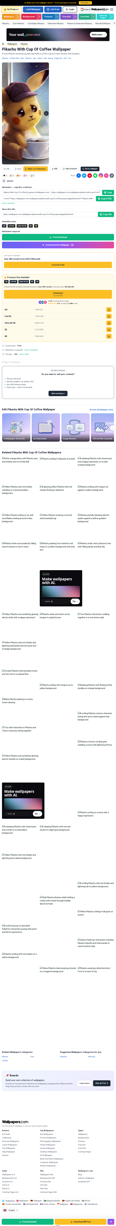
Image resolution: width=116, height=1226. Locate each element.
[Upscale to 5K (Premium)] (108, 329)
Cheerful (63, 1056)
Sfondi (87, 1201)
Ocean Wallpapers (47, 1148)
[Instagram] (100, 175)
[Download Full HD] (108, 316)
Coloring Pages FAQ (48, 1192)
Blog (80, 1174)
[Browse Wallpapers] (18, 17)
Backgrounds (29, 17)
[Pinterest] (89, 175)
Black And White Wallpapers (51, 1159)
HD (4, 226)
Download (58, 294)
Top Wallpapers (8, 1148)
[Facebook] (78, 175)
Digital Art (58, 58)
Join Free (54, 9)
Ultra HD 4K (22, 226)
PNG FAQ (44, 1188)
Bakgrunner (77, 1204)
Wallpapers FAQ (46, 1174)
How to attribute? (8, 203)
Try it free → (85, 3)
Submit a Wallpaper (86, 1178)
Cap (34, 58)
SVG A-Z (5, 1185)
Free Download (60, 237)
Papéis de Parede (72, 1201)
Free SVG (67, 17)
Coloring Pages (103, 16)
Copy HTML (106, 199)
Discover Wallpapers (10, 1141)
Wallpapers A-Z (8, 1174)
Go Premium (13, 9)
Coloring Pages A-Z (10, 1192)
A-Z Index (6, 1134)
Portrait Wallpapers (48, 1138)
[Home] (3, 44)
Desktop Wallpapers (48, 1152)
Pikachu (24, 44)
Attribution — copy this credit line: (17, 187)
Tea (69, 58)
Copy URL (107, 214)
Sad (45, 58)
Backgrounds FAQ (47, 1178)
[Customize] (111, 1222)
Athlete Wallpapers (48, 1166)
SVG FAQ (43, 1185)
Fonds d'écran (49, 1204)
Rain (22, 58)
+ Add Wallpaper (33, 9)
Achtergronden (32, 1204)
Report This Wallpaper (12, 362)
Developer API (84, 1182)
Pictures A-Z (7, 1182)
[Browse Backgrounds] (39, 17)
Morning (91, 1056)
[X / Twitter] (84, 175)
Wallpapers (9, 17)
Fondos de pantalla (13, 1204)
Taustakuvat (92, 1204)
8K (36, 226)
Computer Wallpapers (49, 1162)
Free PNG (84, 17)
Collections (7, 1138)
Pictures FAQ (45, 1182)
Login (71, 9)
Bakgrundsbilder (53, 1201)
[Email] (106, 175)
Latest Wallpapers (9, 1145)
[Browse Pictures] (57, 17)
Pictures (48, 17)
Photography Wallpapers (50, 1141)
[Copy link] (111, 175)
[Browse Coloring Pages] (111, 17)
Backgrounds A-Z (9, 1178)
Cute (32, 1056)
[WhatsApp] (95, 175)
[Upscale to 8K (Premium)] (108, 336)
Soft (65, 58)
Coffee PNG (14, 58)
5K (31, 226)
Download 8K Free (82, 1222)
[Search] (104, 9)
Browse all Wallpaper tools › (102, 410)
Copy (109, 192)
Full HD (11, 226)
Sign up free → (101, 1083)
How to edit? (24, 354)
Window (28, 58)
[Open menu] (112, 9)
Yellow (39, 58)
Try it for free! (58, 265)
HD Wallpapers (46, 1155)
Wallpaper (37, 1201)
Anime (50, 58)
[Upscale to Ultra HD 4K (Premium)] (108, 323)
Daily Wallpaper (8, 1152)
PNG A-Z (5, 1188)
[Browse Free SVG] (75, 17)
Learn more (85, 1083)
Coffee (5, 1060)
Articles (5, 1155)
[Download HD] (108, 309)
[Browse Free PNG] (93, 17)
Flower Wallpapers (47, 1145)
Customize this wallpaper (59, 245)
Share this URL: (9, 209)
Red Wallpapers (46, 1134)
